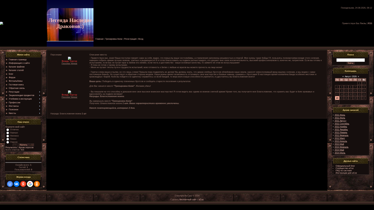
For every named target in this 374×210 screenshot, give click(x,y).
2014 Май (339, 150)
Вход (140, 39)
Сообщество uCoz (345, 168)
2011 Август (340, 121)
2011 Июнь (340, 115)
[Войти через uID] (10, 184)
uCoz (201, 199)
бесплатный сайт (187, 199)
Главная (99, 39)
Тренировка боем (113, 39)
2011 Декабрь (341, 129)
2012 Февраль (341, 135)
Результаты (11, 147)
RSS (370, 23)
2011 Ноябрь (341, 126)
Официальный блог (345, 166)
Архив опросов (26, 147)
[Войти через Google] (30, 184)
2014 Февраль (341, 147)
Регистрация (130, 39)
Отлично (14, 129)
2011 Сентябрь (342, 123)
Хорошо (14, 132)
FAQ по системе (344, 170)
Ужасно (14, 142)
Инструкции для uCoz (346, 173)
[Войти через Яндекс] (23, 184)
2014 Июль (340, 153)
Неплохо (14, 136)
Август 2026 (351, 76)
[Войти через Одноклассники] (37, 184)
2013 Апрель (341, 141)
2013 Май (339, 144)
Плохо (13, 139)
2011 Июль (340, 118)
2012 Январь (341, 132)
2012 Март (340, 138)
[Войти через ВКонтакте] (16, 184)
